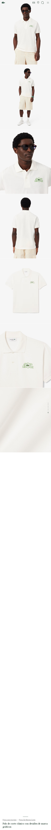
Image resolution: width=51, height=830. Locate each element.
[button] (38, 2)
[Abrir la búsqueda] (42, 2)
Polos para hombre (9, 820)
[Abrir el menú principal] (48, 2)
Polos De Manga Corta (27, 820)
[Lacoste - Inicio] (3, 2)
